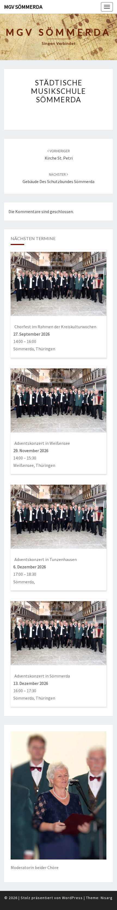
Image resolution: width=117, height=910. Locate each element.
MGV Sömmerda (23, 6)
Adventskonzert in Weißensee (42, 443)
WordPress (72, 897)
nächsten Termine (33, 238)
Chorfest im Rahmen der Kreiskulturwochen (55, 326)
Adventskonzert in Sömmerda (42, 676)
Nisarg (107, 897)
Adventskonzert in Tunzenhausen (45, 559)
